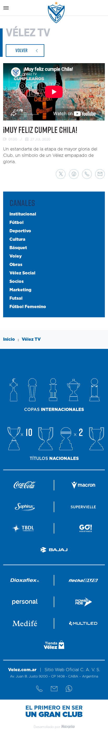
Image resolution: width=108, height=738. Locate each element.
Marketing (20, 290)
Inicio (9, 339)
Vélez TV (31, 339)
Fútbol (16, 222)
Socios (16, 281)
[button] (61, 174)
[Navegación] (6, 8)
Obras (15, 265)
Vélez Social (22, 273)
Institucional (22, 214)
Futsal (16, 298)
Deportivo (20, 231)
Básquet (18, 248)
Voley (15, 256)
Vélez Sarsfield (56, 12)
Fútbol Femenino (27, 307)
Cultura (17, 239)
